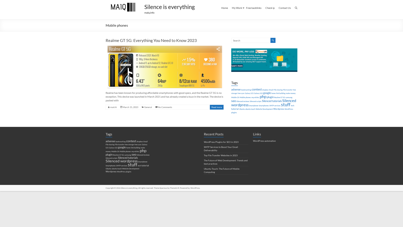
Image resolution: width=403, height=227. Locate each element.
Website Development (264, 109)
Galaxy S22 (258, 93)
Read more (216, 107)
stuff (285, 104)
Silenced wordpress (122, 161)
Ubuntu (242, 109)
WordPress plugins (124, 172)
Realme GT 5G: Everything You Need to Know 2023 (151, 40)
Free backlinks (253, 7)
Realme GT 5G (279, 97)
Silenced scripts (255, 101)
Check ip (270, 7)
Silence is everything (169, 6)
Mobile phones (245, 97)
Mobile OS (235, 97)
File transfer (287, 90)
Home (224, 7)
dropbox (265, 90)
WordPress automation (264, 141)
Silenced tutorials (272, 101)
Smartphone (253, 106)
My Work (237, 7)
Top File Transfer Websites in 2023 (221, 155)
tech (292, 106)
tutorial (235, 109)
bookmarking (246, 90)
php (263, 96)
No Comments (165, 107)
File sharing (278, 90)
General (148, 107)
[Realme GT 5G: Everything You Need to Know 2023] (164, 47)
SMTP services (275, 106)
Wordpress (278, 109)
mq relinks (255, 97)
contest (257, 89)
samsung (289, 97)
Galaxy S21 (249, 93)
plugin (270, 97)
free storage (129, 144)
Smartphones (264, 106)
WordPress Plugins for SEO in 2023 (221, 142)
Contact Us (285, 7)
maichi (113, 107)
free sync (241, 93)
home (273, 93)
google (267, 93)
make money (291, 93)
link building (280, 93)
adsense (236, 89)
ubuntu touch (250, 109)
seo (233, 101)
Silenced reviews (242, 101)
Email (271, 90)
